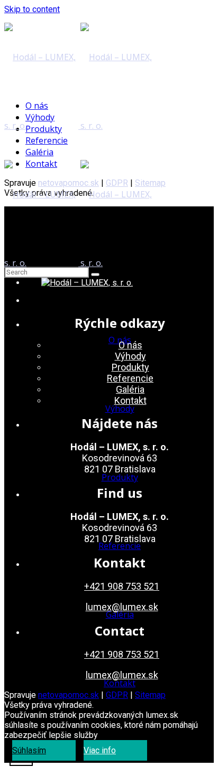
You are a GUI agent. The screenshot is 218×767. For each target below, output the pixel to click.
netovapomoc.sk (68, 695)
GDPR (117, 695)
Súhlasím (29, 750)
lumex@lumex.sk (122, 606)
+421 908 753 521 (121, 586)
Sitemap (150, 695)
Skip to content (32, 9)
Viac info (100, 750)
